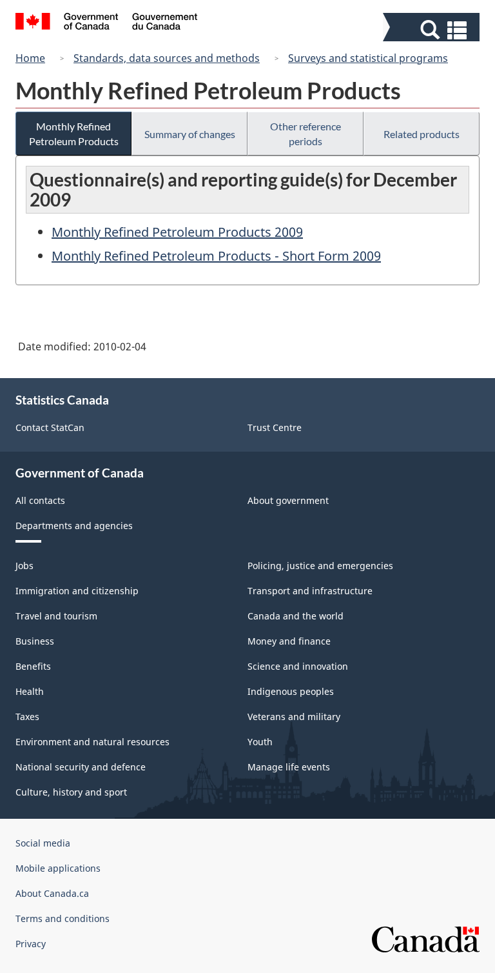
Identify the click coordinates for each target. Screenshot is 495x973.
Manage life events (289, 767)
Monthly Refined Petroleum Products (74, 133)
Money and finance (289, 641)
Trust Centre (275, 427)
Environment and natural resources (92, 742)
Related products (421, 134)
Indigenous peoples (291, 691)
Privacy (30, 944)
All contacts (40, 500)
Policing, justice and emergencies (320, 565)
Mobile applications (58, 868)
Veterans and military (294, 716)
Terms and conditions (62, 918)
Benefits (33, 666)
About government (288, 500)
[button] (433, 30)
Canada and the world (296, 616)
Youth (260, 742)
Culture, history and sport (71, 792)
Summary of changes (189, 134)
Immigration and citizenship (77, 591)
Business (34, 641)
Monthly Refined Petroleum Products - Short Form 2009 (216, 256)
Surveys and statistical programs (368, 58)
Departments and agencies (74, 525)
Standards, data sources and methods (166, 58)
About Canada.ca (52, 893)
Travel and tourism (56, 616)
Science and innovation (298, 666)
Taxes (27, 716)
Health (29, 691)
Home (30, 58)
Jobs (24, 565)
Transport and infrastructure (310, 591)
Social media (42, 843)
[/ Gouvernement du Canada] (106, 23)
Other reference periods (305, 133)
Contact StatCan (49, 427)
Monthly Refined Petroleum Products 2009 (177, 232)
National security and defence (80, 767)
